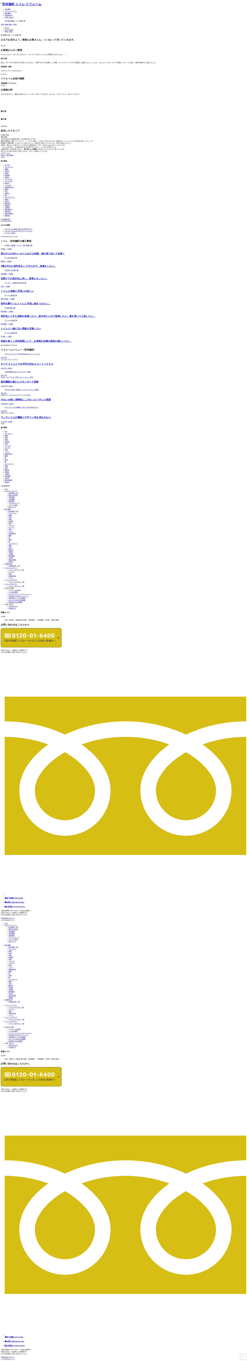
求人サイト (12, 507)
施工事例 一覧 (13, 511)
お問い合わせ (9, 17)
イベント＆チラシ (11, 584)
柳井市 (8, 203)
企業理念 (11, 501)
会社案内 (8, 9)
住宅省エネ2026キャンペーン (18, 596)
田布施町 (8, 209)
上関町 (7, 207)
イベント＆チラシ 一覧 (16, 586)
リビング (8, 179)
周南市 (7, 215)
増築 (6, 199)
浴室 (7, 183)
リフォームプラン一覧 (16, 570)
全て (7, 165)
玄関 (7, 193)
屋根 (6, 169)
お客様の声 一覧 (14, 566)
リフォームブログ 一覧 (16, 582)
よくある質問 (13, 592)
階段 (6, 189)
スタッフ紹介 (13, 505)
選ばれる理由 (13, 495)
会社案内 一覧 (13, 493)
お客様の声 (8, 15)
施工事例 (8, 13)
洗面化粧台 (9, 187)
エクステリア (10, 197)
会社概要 (11, 499)
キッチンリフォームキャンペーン (20, 594)
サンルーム (9, 167)
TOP (6, 489)
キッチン (8, 181)
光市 (7, 201)
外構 (6, 173)
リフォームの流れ (14, 590)
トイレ (8, 185)
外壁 (7, 171)
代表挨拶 (11, 497)
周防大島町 (9, 213)
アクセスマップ (13, 503)
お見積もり (12, 608)
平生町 (8, 211)
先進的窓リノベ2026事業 (16, 598)
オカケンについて (11, 491)
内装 (7, 177)
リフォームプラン (11, 11)
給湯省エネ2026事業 (15, 602)
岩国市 (7, 205)
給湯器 (7, 175)
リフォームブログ (11, 580)
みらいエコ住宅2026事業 (16, 600)
